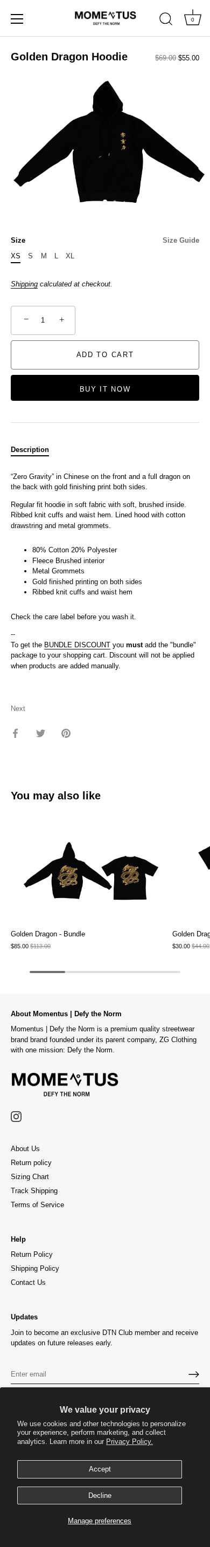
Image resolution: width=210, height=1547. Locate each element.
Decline (99, 1495)
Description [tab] (30, 450)
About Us (25, 1149)
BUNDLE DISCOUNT (77, 645)
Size (105, 240)
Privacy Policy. (129, 1442)
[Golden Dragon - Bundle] (89, 871)
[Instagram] (16, 1116)
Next (18, 708)
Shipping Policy (35, 1268)
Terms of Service (37, 1205)
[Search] (166, 20)
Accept (100, 1469)
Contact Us (28, 1282)
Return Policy (32, 1254)
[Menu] (17, 19)
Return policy (31, 1163)
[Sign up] (193, 1374)
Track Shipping (34, 1191)
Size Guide (181, 240)
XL (70, 256)
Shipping (24, 284)
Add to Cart (105, 355)
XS (15, 256)
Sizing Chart (30, 1177)
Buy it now (105, 389)
